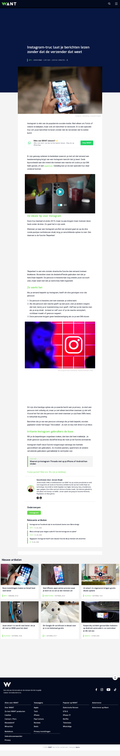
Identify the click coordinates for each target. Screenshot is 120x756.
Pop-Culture (39, 719)
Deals (36, 726)
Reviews (37, 723)
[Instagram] (38, 497)
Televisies (67, 723)
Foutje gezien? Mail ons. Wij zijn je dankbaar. (46, 472)
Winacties (9, 726)
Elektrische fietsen (70, 708)
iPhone (36, 715)
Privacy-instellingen (42, 731)
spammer (48, 166)
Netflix (65, 719)
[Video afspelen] (60, 192)
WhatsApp (67, 726)
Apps (30, 60)
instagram (34, 513)
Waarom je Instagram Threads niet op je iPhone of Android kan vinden (58, 462)
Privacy (8, 740)
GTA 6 (65, 711)
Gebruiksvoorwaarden (13, 736)
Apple (36, 708)
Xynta (78, 747)
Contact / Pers (10, 719)
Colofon (8, 715)
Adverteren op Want (100, 708)
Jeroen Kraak (37, 60)
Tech (36, 711)
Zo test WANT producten (15, 711)
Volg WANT (86, 143)
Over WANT (9, 708)
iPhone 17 (67, 715)
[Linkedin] (40, 497)
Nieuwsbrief (9, 723)
